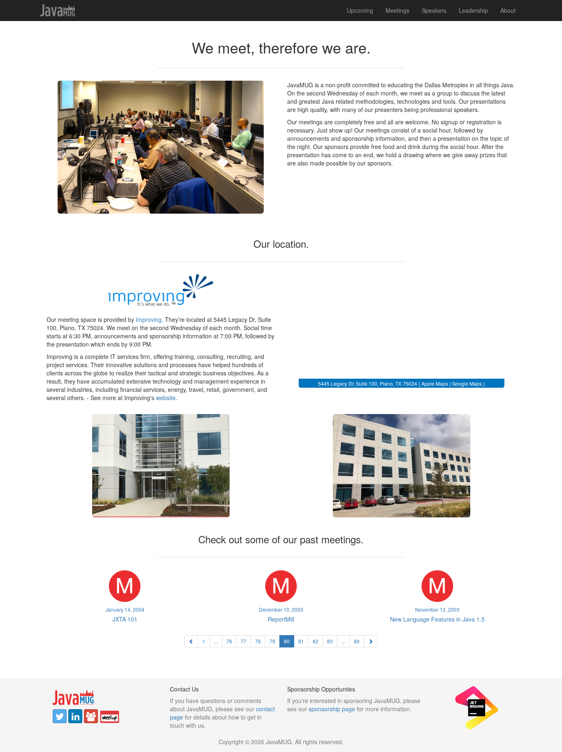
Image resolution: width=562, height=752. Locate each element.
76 (229, 641)
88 (357, 641)
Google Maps (467, 383)
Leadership (473, 10)
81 (301, 641)
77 (243, 641)
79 (272, 641)
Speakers (434, 10)
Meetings (397, 10)
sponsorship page (332, 709)
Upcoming (360, 10)
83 (330, 641)
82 (315, 641)
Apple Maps (434, 383)
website (166, 397)
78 (258, 641)
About (508, 10)
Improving (149, 319)
